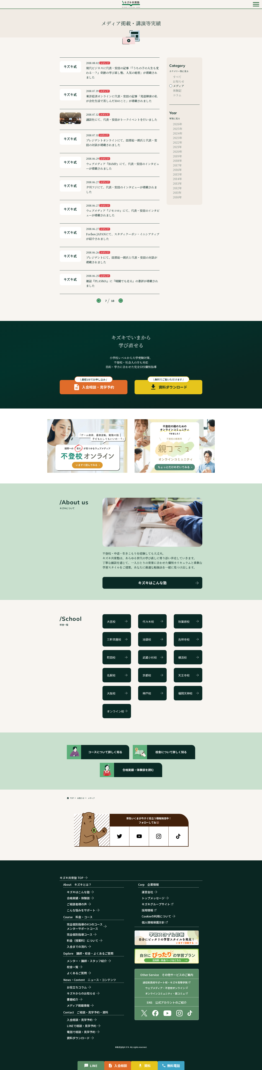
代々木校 (148, 621)
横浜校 (182, 657)
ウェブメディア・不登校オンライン (165, 988)
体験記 (177, 90)
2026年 (177, 124)
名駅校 (111, 675)
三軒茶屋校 (114, 639)
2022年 (177, 142)
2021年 (177, 147)
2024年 (177, 133)
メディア (178, 86)
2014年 (177, 179)
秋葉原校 (184, 621)
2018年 (177, 161)
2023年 (177, 138)
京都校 (147, 675)
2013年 (177, 183)
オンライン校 (115, 711)
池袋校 (147, 639)
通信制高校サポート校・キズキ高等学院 (165, 982)
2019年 (177, 156)
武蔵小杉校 (150, 657)
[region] (131, 798)
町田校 (111, 657)
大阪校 (111, 693)
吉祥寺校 (184, 639)
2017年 (177, 165)
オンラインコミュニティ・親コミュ (165, 993)
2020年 (177, 151)
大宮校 (111, 621)
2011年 (177, 193)
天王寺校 (184, 675)
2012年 (177, 188)
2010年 (177, 197)
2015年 (177, 174)
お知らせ (178, 81)
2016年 (177, 170)
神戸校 (147, 693)
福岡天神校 (185, 693)
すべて (177, 77)
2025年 (177, 129)
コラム (177, 95)
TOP (72, 798)
